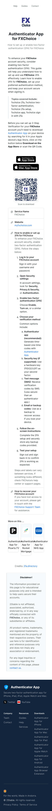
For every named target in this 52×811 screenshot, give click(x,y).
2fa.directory (30, 566)
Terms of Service (28, 804)
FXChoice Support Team (27, 507)
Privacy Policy (11, 804)
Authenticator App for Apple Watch (41, 748)
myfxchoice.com (23, 225)
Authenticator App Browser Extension (41, 770)
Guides (24, 6)
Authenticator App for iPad (41, 738)
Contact (35, 6)
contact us (15, 667)
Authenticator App (17, 133)
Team (6, 717)
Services (23, 726)
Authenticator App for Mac (41, 731)
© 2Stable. (9, 800)
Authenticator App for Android (41, 759)
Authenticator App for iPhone (41, 721)
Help (15, 6)
